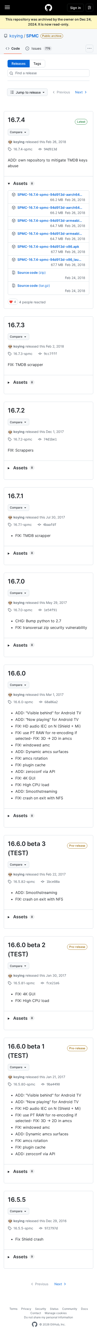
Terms (13, 1309)
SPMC (32, 35)
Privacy (26, 1309)
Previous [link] (63, 92)
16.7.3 (16, 325)
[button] (48, 183)
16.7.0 (16, 581)
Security (40, 1309)
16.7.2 (16, 410)
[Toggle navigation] (7, 7)
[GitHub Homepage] (34, 1324)
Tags (37, 63)
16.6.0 (17, 673)
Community (69, 1309)
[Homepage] (48, 7)
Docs (84, 1309)
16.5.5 (17, 1199)
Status (54, 1309)
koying (16, 35)
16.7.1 (16, 496)
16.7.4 (16, 119)
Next (79, 92)
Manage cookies (56, 1313)
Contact (35, 1313)
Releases (19, 63)
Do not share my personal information (48, 1317)
